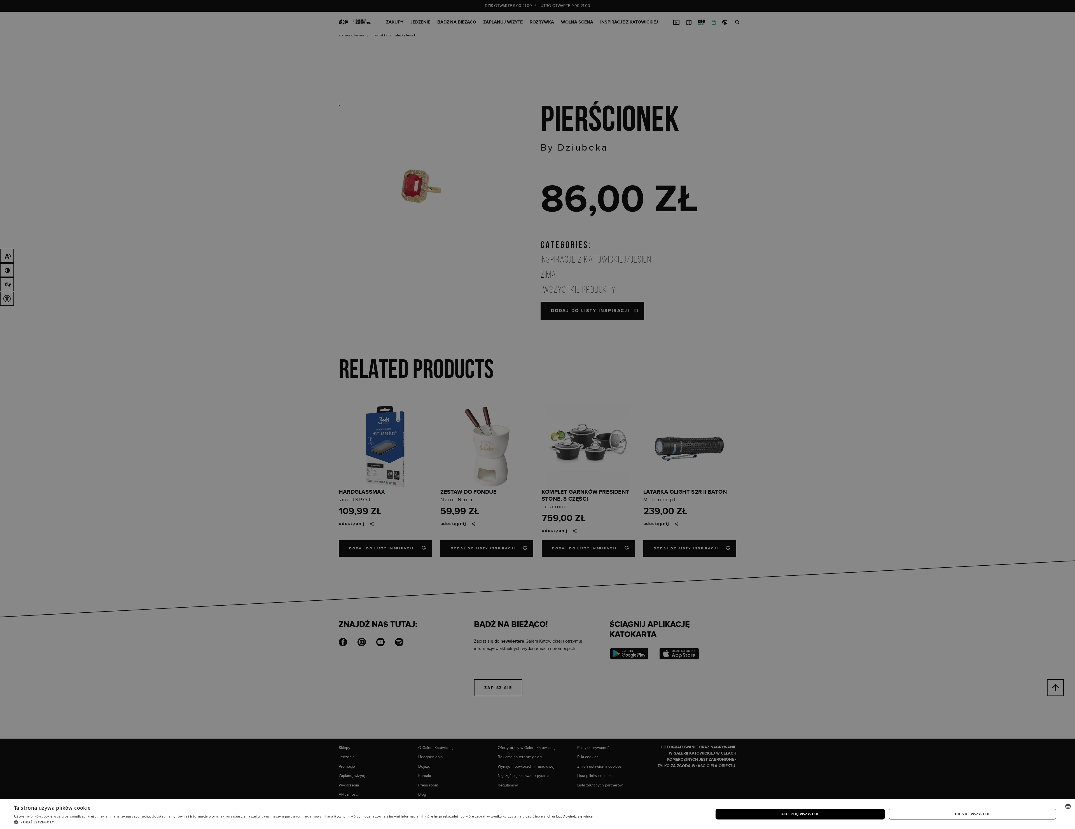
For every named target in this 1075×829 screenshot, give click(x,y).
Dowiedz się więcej (578, 816)
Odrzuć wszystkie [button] (972, 814)
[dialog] (537, 414)
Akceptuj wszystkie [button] (800, 814)
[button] (304, 822)
